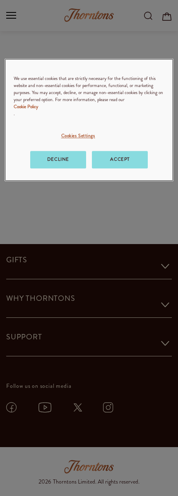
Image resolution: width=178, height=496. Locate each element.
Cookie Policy (26, 106)
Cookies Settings (78, 135)
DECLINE (58, 159)
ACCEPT (119, 159)
